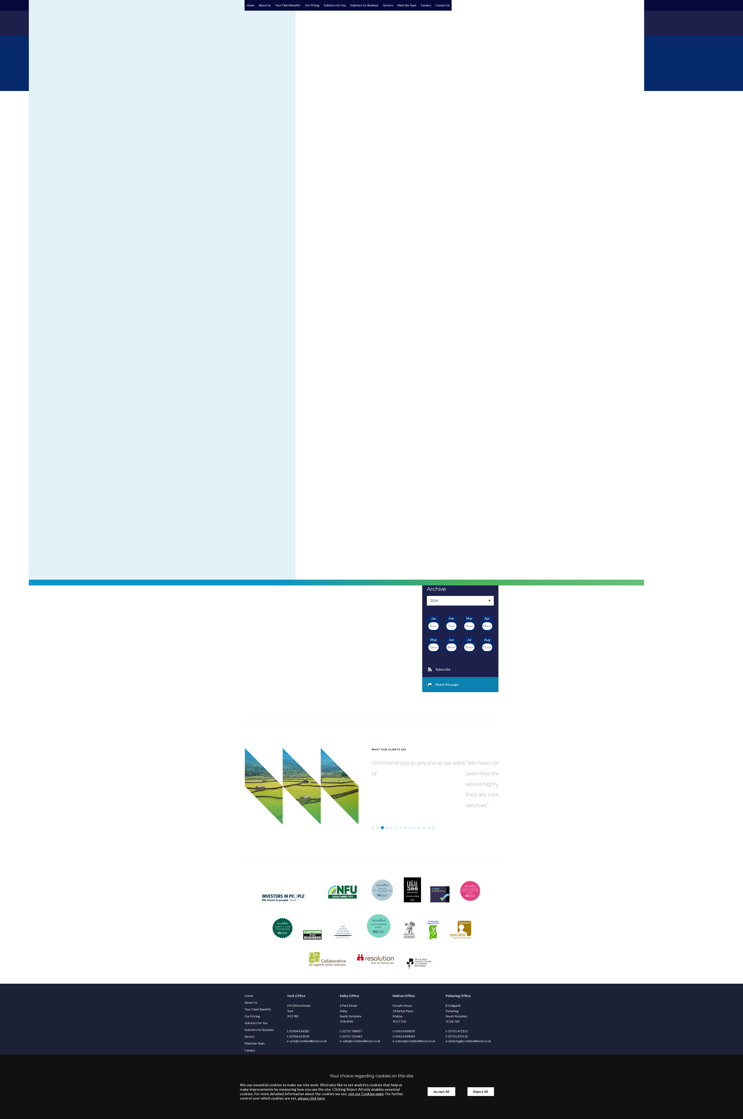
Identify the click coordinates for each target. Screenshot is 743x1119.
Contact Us (443, 5)
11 (419, 827)
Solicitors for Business (364, 5)
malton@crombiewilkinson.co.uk (415, 1041)
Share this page (447, 684)
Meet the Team (407, 5)
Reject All (480, 1092)
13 (428, 827)
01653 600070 (405, 1031)
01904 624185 (299, 1031)
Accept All (441, 1092)
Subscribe (443, 669)
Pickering (453, 996)
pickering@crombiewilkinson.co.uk (470, 1041)
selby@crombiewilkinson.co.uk (361, 1041)
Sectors (388, 5)
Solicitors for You (335, 5)
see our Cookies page (366, 1094)
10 (414, 827)
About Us (265, 5)
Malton (398, 996)
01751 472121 (458, 1031)
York (290, 996)
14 (433, 827)
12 (424, 827)
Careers (426, 5)
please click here (311, 1098)
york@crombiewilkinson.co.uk (308, 1041)
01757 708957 (352, 1031)
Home (250, 5)
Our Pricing (312, 5)
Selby (344, 996)
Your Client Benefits (287, 5)
